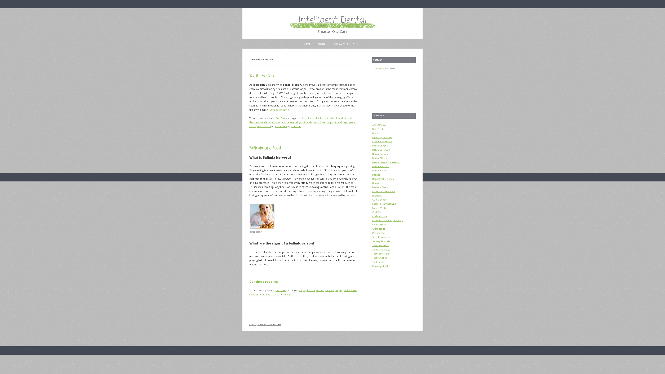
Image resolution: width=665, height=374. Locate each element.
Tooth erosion (261, 76)
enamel (294, 122)
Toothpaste (378, 262)
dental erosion (272, 122)
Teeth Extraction (380, 245)
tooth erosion (264, 126)
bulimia (324, 118)
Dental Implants (380, 166)
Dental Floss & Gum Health (386, 162)
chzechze (296, 126)
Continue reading (281, 109)
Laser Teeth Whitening (384, 203)
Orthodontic (378, 228)
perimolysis (319, 122)
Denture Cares (380, 187)
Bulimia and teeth (265, 148)
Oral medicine (379, 216)
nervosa (329, 290)
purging (339, 290)
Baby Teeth (378, 129)
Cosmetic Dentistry (382, 141)
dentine (285, 122)
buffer (316, 118)
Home (307, 44)
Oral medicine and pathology (387, 220)
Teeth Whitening (380, 249)
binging (302, 290)
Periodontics (378, 232)
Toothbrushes (379, 257)
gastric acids (305, 122)
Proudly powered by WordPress (265, 324)
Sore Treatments (381, 237)
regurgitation (349, 122)
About (322, 44)
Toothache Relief (381, 253)
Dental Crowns (380, 153)
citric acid (348, 118)
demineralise (256, 122)
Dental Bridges (380, 145)
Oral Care (281, 118)
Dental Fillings (379, 158)
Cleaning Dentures (382, 137)
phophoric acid (334, 122)
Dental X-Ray (379, 170)
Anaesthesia (379, 124)
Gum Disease (379, 199)
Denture (376, 183)
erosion (320, 290)
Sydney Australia (381, 241)
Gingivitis (377, 195)
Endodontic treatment (383, 191)
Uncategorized (380, 266)
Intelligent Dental (332, 20)
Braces (376, 133)
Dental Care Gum (381, 149)
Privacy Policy (344, 44)
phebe (286, 294)
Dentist (376, 174)
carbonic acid (336, 118)
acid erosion (305, 118)
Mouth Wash (379, 208)
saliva (252, 126)
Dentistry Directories (383, 178)
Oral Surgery (379, 224)
